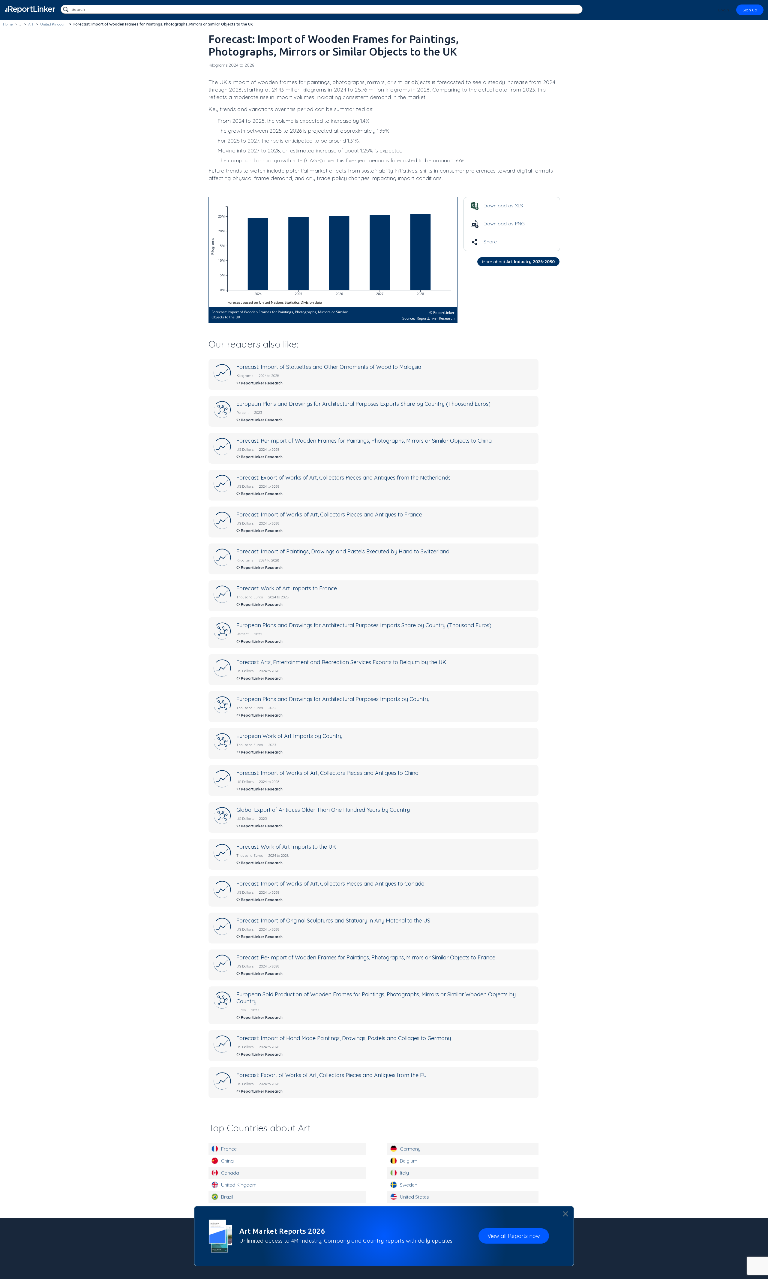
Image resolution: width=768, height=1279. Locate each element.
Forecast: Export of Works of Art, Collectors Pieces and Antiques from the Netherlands (343, 477)
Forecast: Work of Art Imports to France (286, 588)
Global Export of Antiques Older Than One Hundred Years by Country (323, 809)
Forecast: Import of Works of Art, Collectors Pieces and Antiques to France (329, 514)
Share (489, 242)
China (227, 1161)
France (229, 1149)
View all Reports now (514, 1236)
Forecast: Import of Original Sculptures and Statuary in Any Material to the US (333, 920)
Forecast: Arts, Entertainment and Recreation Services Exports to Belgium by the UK (341, 662)
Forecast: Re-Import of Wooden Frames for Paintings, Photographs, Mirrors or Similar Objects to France (365, 957)
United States (414, 1197)
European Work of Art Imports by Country (289, 736)
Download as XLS (502, 206)
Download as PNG (503, 224)
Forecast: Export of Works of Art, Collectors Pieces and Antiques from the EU (331, 1075)
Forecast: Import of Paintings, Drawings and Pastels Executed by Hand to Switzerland (342, 551)
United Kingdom (238, 1185)
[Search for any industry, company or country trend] (66, 10)
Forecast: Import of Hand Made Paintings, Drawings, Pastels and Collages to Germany (343, 1038)
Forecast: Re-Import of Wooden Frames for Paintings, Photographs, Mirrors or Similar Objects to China (364, 440)
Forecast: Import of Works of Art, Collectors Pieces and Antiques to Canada (330, 883)
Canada (230, 1173)
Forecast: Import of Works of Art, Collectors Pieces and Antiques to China (327, 772)
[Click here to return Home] (30, 9)
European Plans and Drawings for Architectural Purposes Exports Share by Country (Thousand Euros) (363, 403)
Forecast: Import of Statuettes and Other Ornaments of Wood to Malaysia (328, 366)
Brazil (227, 1197)
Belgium (408, 1161)
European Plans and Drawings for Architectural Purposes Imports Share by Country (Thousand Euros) (363, 625)
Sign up (749, 10)
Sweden (408, 1185)
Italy (404, 1173)
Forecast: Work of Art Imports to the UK (286, 846)
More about (518, 261)
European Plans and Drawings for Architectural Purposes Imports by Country (333, 699)
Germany (410, 1149)
